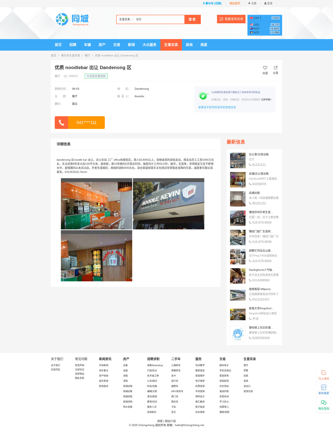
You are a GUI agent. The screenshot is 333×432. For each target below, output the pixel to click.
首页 (58, 45)
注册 (253, 3)
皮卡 (173, 375)
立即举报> (266, 99)
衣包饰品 (224, 386)
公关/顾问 (152, 381)
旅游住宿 (248, 391)
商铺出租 (127, 386)
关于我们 (55, 365)
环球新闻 (103, 365)
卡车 (173, 407)
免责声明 (79, 365)
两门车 (174, 396)
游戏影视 (224, 381)
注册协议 (79, 369)
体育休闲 (224, 396)
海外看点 (103, 370)
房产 (102, 45)
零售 (246, 370)
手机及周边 (225, 370)
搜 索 (192, 19)
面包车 (174, 401)
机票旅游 (200, 386)
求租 (125, 375)
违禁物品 (79, 374)
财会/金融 (152, 386)
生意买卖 (171, 45)
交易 (116, 45)
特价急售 (127, 407)
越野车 (174, 386)
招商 (246, 375)
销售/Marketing (155, 365)
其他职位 (151, 412)
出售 (125, 365)
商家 (203, 45)
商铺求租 (127, 396)
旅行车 (174, 381)
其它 (173, 412)
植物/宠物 (224, 412)
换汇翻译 (200, 401)
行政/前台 (152, 370)
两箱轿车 (176, 370)
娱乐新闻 (103, 381)
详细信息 (64, 144)
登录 (269, 3)
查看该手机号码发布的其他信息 (217, 107)
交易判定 (55, 369)
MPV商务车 (177, 391)
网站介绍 (170, 421)
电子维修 (200, 381)
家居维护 (200, 375)
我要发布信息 (234, 19)
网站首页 (235, 3)
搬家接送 (200, 370)
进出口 (247, 386)
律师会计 (200, 396)
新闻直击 (103, 386)
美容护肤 (224, 391)
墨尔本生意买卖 (70, 55)
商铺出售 (127, 391)
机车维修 (200, 412)
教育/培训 (152, 401)
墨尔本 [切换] (213, 3)
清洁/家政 (152, 396)
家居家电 (224, 375)
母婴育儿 (224, 407)
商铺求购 (127, 401)
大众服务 (149, 45)
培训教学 (200, 365)
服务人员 (151, 407)
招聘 (72, 45)
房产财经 (103, 375)
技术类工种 (153, 375)
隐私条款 (79, 378)
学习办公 (224, 401)
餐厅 (87, 55)
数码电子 (224, 365)
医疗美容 (200, 407)
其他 (189, 45)
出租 (125, 370)
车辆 (87, 45)
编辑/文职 (152, 391)
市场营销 (200, 391)
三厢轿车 (176, 365)
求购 (125, 381)
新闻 (131, 45)
